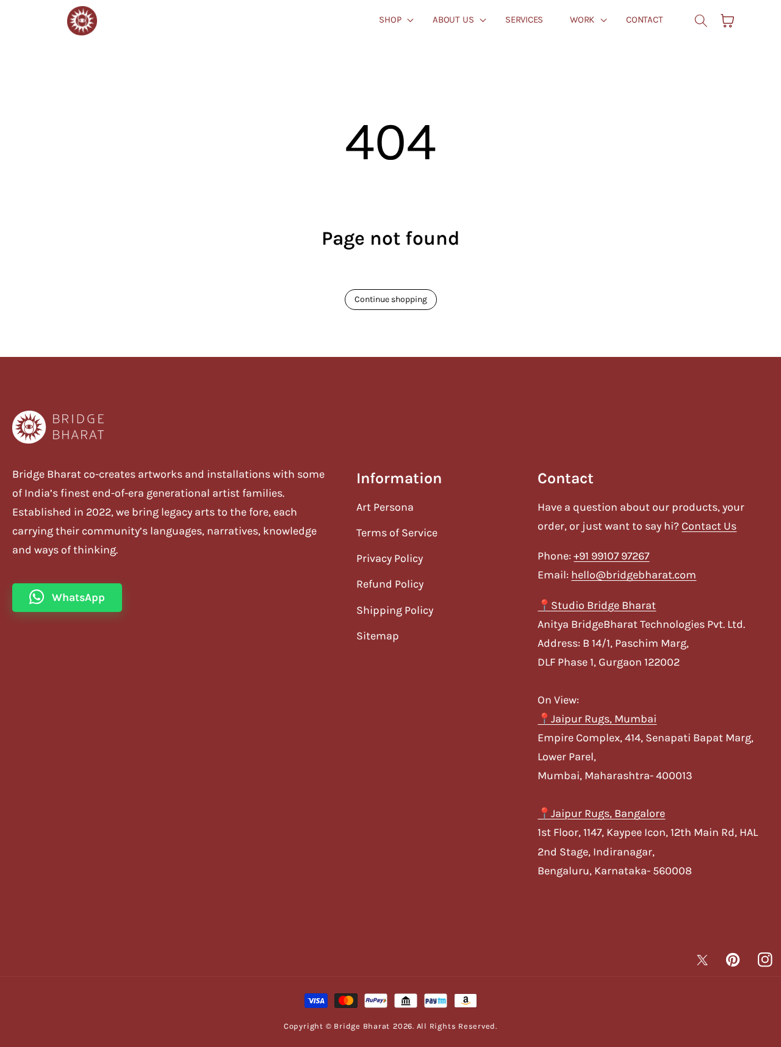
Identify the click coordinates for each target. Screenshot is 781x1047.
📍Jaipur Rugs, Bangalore (601, 813)
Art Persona (385, 507)
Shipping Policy (394, 610)
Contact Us (709, 526)
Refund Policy (389, 584)
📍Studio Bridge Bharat (597, 605)
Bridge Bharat (362, 1026)
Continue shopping (391, 299)
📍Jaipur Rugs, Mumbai (597, 718)
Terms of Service (396, 532)
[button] (392, 19)
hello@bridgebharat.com (633, 574)
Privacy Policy (389, 558)
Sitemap (377, 635)
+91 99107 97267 (611, 556)
